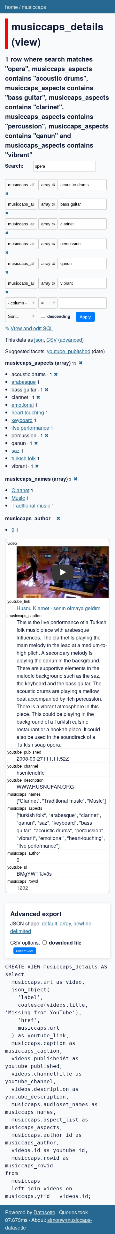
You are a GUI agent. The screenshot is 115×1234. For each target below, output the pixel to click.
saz (15, 450)
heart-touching (28, 412)
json (39, 339)
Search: (14, 165)
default (49, 923)
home (11, 7)
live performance (30, 427)
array (65, 923)
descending (58, 316)
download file (64, 942)
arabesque (24, 381)
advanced (71, 339)
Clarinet (20, 490)
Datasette (44, 1212)
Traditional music (31, 505)
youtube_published (68, 351)
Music (18, 497)
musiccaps (34, 7)
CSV (51, 339)
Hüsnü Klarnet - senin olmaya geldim (58, 608)
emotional (23, 404)
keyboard (22, 420)
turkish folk (24, 458)
